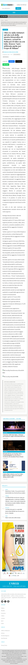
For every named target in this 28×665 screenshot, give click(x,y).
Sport (2, 621)
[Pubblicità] (14, 550)
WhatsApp (6, 64)
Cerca (18, 8)
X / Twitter (18, 61)
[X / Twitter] (5, 601)
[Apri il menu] (14, 12)
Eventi (2, 623)
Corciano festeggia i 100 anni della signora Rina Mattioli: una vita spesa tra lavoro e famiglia (14, 511)
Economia (3, 613)
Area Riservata (4, 638)
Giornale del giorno (5, 635)
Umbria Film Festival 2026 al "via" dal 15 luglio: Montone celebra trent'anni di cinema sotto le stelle (13, 475)
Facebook (11, 61)
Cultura (6, 20)
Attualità (3, 610)
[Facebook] (8, 601)
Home (2, 20)
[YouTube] (2, 601)
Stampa (6, 56)
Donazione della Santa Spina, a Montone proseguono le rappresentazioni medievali (14, 435)
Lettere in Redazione (5, 630)
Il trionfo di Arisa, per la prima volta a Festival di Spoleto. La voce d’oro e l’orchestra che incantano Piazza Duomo (13, 455)
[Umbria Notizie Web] (14, 4)
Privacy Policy (4, 645)
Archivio (3, 633)
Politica (2, 608)
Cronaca (3, 618)
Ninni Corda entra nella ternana (12, 517)
